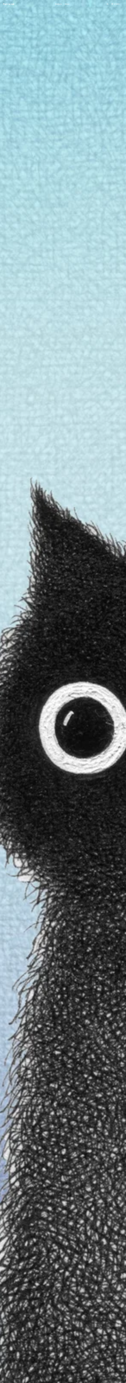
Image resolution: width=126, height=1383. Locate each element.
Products (58, 4)
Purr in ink (8, 4)
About (67, 4)
